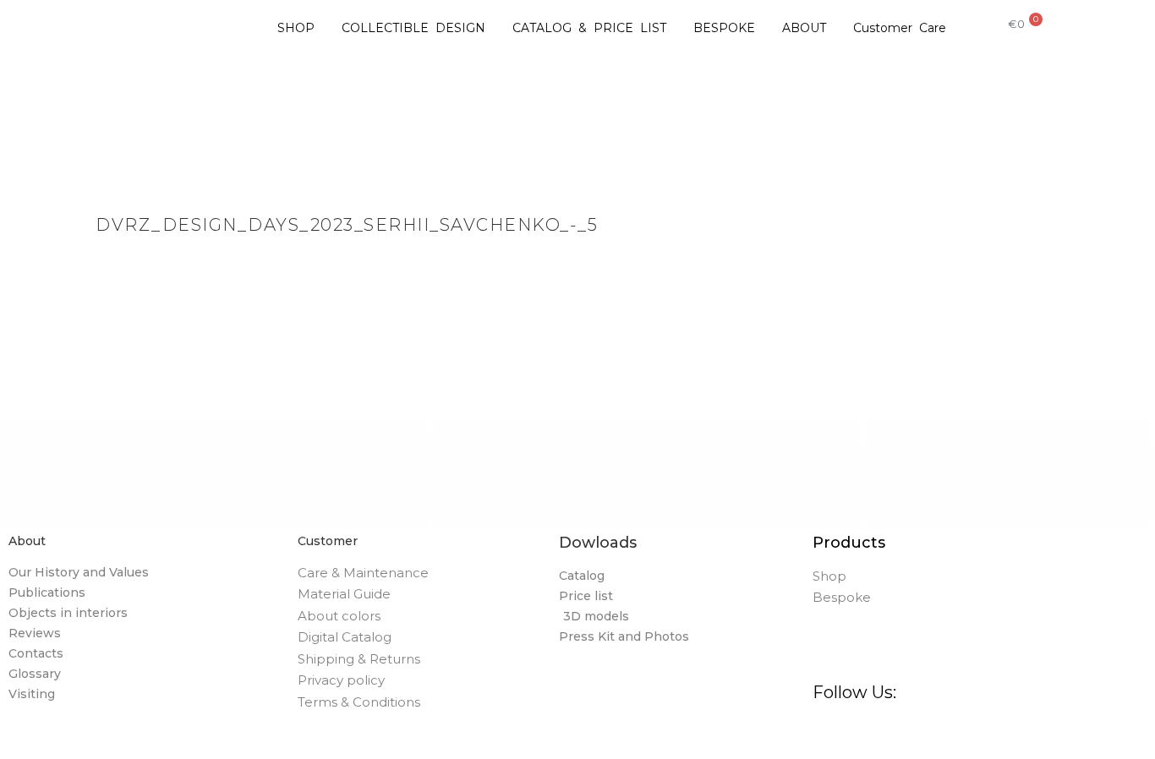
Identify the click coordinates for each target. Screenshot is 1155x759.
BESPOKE (724, 27)
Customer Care (899, 27)
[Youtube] (1037, 734)
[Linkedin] (995, 734)
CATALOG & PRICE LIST (589, 27)
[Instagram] (870, 734)
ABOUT (804, 27)
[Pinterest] (911, 734)
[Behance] (953, 734)
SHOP (296, 27)
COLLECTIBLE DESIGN (413, 27)
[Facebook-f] (829, 734)
